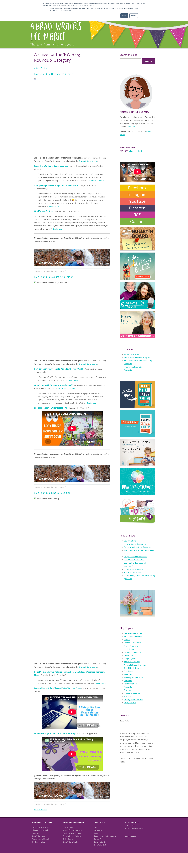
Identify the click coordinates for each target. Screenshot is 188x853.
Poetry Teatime (130, 684)
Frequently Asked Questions (41, 839)
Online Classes (68, 839)
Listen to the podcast (96, 180)
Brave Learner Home (133, 633)
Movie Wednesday (132, 661)
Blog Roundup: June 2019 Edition (52, 492)
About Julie (35, 833)
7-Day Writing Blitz (132, 354)
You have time (130, 541)
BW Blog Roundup (47, 271)
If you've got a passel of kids (136, 569)
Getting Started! (68, 827)
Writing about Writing (133, 699)
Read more (54, 206)
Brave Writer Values (38, 836)
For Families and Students (72, 836)
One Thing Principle (132, 668)
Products (128, 687)
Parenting (128, 674)
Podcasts (128, 370)
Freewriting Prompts (133, 367)
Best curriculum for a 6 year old (137, 547)
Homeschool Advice (132, 652)
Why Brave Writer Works (40, 830)
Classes (127, 639)
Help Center (132, 836)
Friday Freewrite (131, 646)
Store (96, 833)
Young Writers (130, 702)
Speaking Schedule (132, 693)
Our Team (128, 671)
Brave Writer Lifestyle (88, 161)
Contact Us (97, 839)
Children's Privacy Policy (134, 828)
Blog (95, 827)
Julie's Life (128, 655)
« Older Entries (40, 68)
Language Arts (130, 658)
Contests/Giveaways (132, 642)
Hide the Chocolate (67, 388)
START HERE (135, 150)
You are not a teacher (133, 572)
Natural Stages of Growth (135, 665)
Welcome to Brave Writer (40, 827)
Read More (101, 683)
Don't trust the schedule (134, 559)
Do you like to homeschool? (135, 556)
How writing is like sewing (135, 544)
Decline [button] (133, 15)
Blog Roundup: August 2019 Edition (53, 276)
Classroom (98, 830)
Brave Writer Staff (100, 845)
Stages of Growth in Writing (72, 830)
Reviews (127, 690)
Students (128, 696)
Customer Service (100, 842)
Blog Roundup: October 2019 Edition (54, 74)
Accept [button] (124, 15)
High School (129, 649)
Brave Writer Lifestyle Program (137, 357)
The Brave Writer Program (72, 833)
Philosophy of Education (134, 677)
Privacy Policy (130, 825)
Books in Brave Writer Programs (105, 836)
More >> (131, 126)
